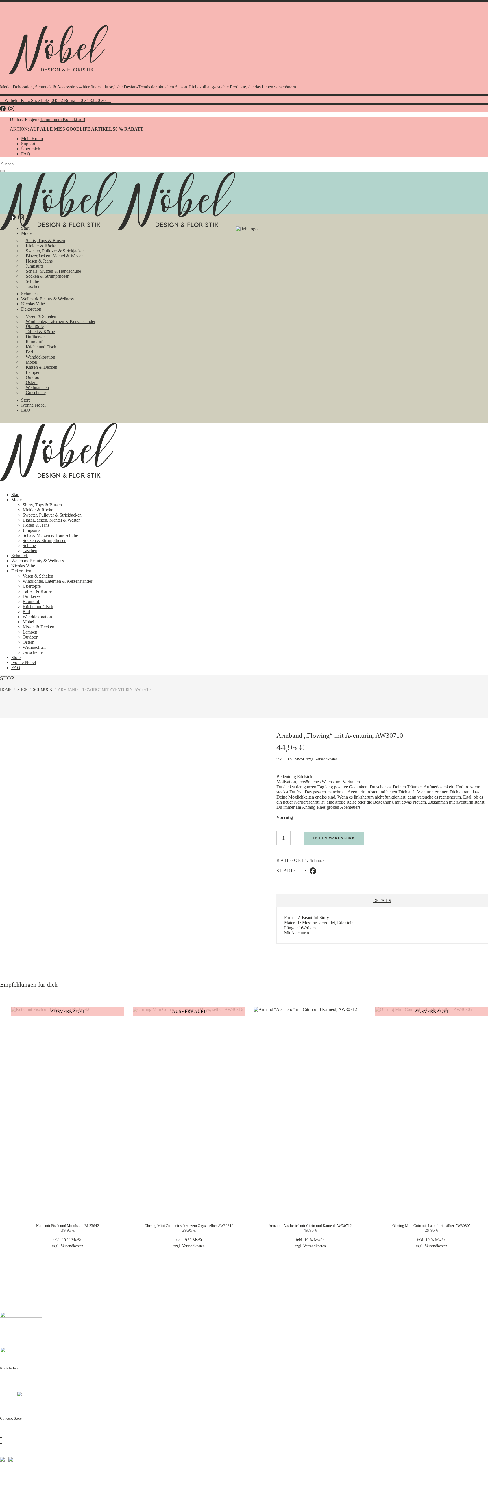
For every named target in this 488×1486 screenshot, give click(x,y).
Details (382, 901)
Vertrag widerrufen (21, 1404)
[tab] (382, 900)
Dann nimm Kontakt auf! (62, 119)
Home (6, 689)
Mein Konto (32, 138)
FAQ (25, 153)
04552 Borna (20, 1434)
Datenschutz (11, 1384)
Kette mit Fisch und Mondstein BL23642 (67, 1225)
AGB (5, 1389)
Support (28, 143)
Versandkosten (326, 759)
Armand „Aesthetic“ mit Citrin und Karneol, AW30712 (310, 1225)
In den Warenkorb (333, 838)
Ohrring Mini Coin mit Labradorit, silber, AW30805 (431, 1225)
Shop (22, 689)
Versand (7, 1394)
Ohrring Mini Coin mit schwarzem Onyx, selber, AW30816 (189, 1225)
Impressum (9, 1379)
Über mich (30, 148)
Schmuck (42, 689)
